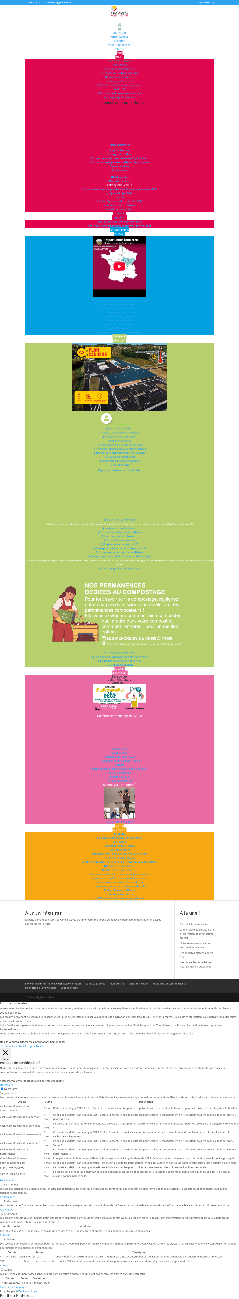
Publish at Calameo (119, 144)
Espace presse (69, 987)
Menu (120, 49)
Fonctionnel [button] (7, 1180)
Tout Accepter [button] (27, 1046)
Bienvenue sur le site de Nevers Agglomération (53, 983)
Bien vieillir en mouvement (195, 924)
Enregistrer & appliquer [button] (14, 1287)
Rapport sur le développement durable (119, 470)
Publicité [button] (5, 1235)
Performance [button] (7, 1197)
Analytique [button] (6, 1209)
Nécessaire (10, 1089)
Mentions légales (138, 983)
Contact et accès (95, 983)
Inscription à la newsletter (40, 987)
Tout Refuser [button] (43, 1046)
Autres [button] (4, 1265)
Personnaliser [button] (9, 1046)
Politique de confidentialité (169, 983)
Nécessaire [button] (6, 1084)
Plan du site (117, 983)
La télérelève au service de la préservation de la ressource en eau (197, 934)
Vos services (204, 3)
